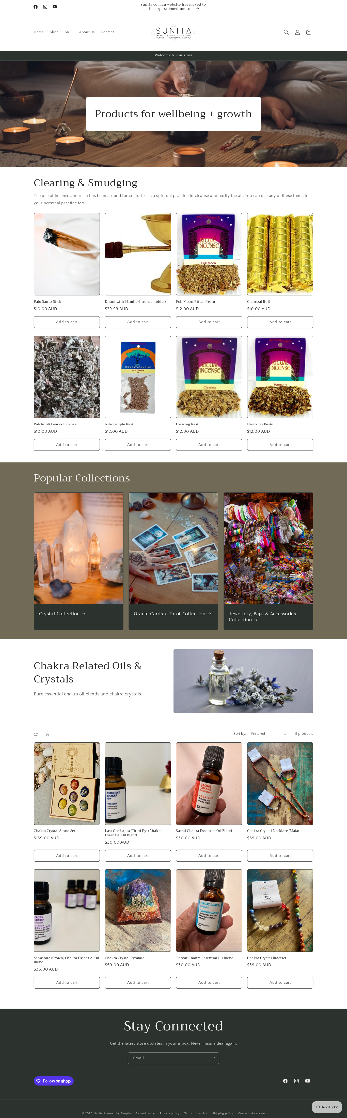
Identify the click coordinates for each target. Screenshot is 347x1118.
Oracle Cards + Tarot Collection (170, 614)
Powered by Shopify (117, 1113)
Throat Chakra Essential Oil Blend (205, 958)
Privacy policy (170, 1113)
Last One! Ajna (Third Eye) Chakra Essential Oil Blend (133, 833)
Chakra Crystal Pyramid (125, 958)
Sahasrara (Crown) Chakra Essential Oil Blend (66, 960)
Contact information (251, 1113)
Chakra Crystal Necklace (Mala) (273, 831)
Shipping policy (222, 1113)
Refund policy (145, 1113)
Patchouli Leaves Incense (55, 424)
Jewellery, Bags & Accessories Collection (262, 617)
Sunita (98, 1113)
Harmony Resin (260, 424)
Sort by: (239, 734)
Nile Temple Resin (120, 424)
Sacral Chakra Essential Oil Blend (204, 831)
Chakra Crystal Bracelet (267, 958)
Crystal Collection (59, 614)
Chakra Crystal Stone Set (54, 831)
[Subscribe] (213, 1058)
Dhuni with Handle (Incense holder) (135, 302)
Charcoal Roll (258, 302)
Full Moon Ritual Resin (195, 302)
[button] (286, 32)
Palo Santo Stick (47, 302)
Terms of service (195, 1113)
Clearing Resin (188, 424)
